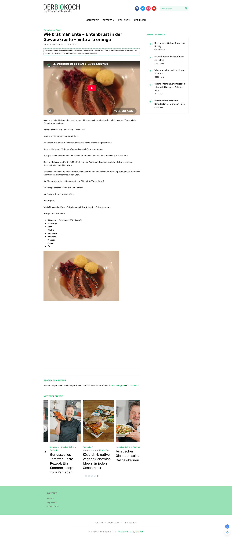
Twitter (111, 385)
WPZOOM (140, 532)
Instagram (120, 385)
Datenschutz (53, 506)
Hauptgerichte (116, 447)
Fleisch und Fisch (52, 30)
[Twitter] (143, 8)
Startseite (92, 20)
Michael (74, 45)
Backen (47, 447)
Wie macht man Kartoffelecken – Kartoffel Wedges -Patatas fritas (169, 87)
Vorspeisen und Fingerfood (90, 450)
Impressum (52, 502)
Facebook (134, 385)
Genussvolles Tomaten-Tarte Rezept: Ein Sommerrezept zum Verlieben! (55, 463)
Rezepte (107, 20)
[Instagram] (148, 8)
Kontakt (50, 499)
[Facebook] (137, 8)
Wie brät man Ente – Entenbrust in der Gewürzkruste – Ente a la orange (83, 37)
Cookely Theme (125, 532)
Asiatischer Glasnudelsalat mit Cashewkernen (123, 455)
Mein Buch (124, 20)
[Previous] (43, 429)
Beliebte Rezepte (156, 34)
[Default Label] (154, 8)
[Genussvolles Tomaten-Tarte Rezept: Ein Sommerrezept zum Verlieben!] (59, 401)
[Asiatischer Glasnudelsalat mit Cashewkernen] (124, 401)
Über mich (140, 20)
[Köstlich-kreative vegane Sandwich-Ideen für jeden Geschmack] (91, 401)
